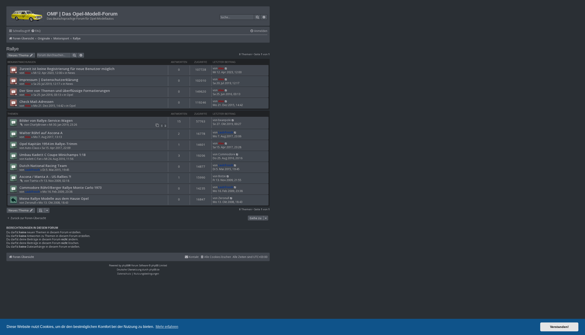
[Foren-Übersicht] (27, 15)
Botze (222, 176)
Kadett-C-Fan (33, 159)
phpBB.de (154, 269)
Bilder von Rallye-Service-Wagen (46, 120)
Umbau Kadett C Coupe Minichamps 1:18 (52, 154)
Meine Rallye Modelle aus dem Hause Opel (54, 198)
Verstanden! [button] (559, 327)
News (71, 73)
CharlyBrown (38, 125)
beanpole (224, 120)
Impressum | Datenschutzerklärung (48, 79)
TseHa (34, 181)
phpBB (125, 265)
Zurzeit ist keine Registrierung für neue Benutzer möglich (66, 68)
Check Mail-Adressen (36, 101)
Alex (28, 73)
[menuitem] (36, 31)
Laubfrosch (225, 132)
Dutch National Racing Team (43, 165)
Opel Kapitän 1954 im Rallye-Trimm (48, 143)
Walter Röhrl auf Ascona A (41, 132)
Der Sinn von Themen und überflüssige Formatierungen (64, 90)
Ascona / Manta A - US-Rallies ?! (45, 176)
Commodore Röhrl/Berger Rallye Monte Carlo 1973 (60, 187)
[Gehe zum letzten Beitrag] (226, 68)
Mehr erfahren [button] (167, 327)
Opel (70, 95)
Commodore (226, 154)
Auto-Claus (32, 148)
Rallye (12, 48)
